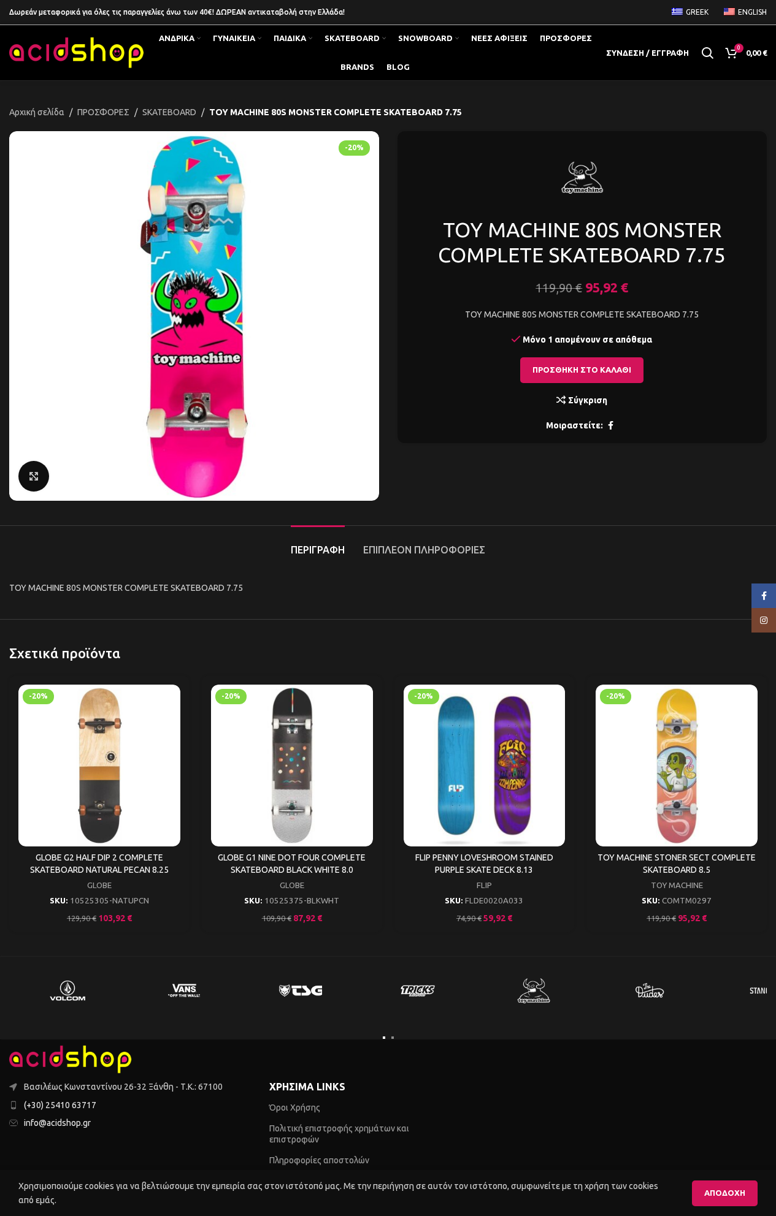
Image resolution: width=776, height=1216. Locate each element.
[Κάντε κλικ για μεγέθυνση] (33, 476)
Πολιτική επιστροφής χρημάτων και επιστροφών (339, 1133)
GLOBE (99, 885)
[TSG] (300, 990)
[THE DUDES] (650, 990)
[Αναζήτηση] (707, 52)
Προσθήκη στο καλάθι (581, 369)
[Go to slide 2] (392, 1037)
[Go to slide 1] (384, 1037)
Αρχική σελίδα (36, 112)
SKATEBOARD (169, 112)
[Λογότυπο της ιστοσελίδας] (76, 52)
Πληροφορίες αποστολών (319, 1160)
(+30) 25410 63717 (60, 1105)
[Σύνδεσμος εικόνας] (70, 1058)
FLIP (484, 885)
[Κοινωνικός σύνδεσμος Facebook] (610, 425)
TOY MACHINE (677, 885)
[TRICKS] (417, 990)
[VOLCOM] (67, 990)
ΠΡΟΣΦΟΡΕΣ (103, 112)
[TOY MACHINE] (533, 990)
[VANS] (184, 990)
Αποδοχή (724, 1192)
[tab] (318, 544)
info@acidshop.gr (57, 1123)
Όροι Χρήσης (294, 1107)
